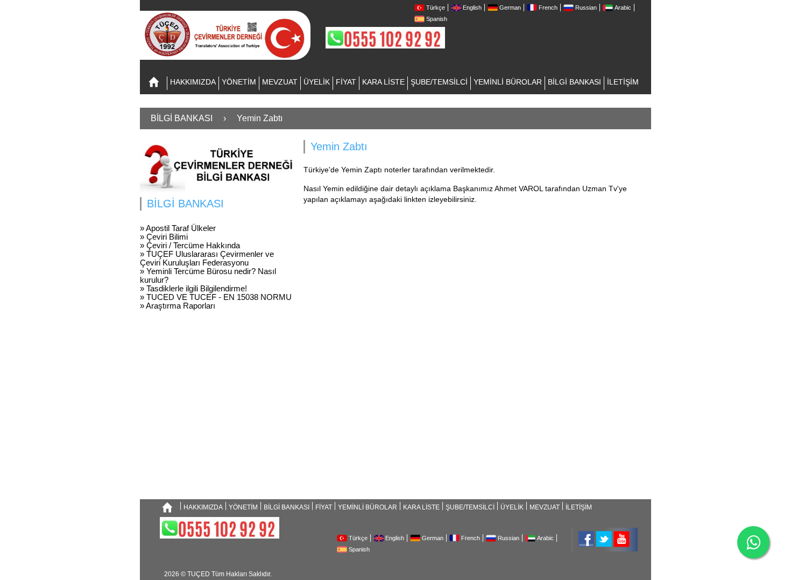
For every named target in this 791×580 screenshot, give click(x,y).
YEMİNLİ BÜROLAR (508, 82)
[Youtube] (621, 538)
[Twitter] (603, 538)
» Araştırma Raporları (177, 305)
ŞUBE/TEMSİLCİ (439, 82)
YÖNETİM (239, 82)
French (548, 7)
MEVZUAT (280, 82)
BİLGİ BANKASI (574, 82)
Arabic (623, 7)
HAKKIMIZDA (193, 82)
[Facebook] (584, 538)
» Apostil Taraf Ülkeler (178, 228)
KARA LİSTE (383, 82)
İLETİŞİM (623, 82)
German (510, 7)
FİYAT (346, 82)
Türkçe (435, 7)
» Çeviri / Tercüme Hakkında (190, 245)
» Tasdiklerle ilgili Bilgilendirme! (193, 288)
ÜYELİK (316, 82)
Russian (586, 7)
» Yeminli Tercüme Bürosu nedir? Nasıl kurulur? (208, 275)
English (472, 7)
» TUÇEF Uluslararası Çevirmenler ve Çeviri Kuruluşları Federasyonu (207, 258)
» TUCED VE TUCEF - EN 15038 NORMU (216, 297)
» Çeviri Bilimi (164, 236)
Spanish (436, 19)
